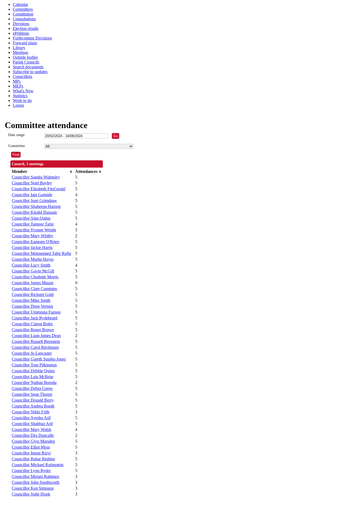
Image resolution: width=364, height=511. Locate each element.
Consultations (24, 19)
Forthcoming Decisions (32, 38)
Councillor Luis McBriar (32, 376)
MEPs (18, 86)
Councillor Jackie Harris (32, 247)
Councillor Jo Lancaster (32, 353)
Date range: (17, 135)
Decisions (21, 23)
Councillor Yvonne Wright (34, 230)
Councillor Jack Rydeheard (34, 318)
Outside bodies (25, 57)
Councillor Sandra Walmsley (36, 177)
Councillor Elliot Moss (31, 447)
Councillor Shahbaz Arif (32, 423)
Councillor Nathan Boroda (34, 382)
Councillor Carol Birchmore (35, 347)
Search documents (28, 67)
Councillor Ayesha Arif (31, 417)
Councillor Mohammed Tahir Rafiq (41, 253)
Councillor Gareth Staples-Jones (39, 359)
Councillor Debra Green (32, 388)
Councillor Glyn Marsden (33, 441)
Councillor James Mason (32, 282)
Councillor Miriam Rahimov (35, 476)
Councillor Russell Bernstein (36, 341)
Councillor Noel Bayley (32, 183)
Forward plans (25, 43)
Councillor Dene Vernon (32, 306)
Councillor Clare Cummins (34, 288)
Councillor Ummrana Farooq (36, 312)
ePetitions (21, 33)
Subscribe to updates (30, 71)
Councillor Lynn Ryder (31, 470)
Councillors (22, 76)
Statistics (20, 95)
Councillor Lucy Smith (31, 265)
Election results (25, 28)
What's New (23, 91)
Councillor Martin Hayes (33, 259)
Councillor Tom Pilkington (34, 365)
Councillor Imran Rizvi (31, 453)
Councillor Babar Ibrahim (33, 459)
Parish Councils (26, 62)
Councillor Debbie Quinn (33, 371)
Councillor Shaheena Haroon (36, 206)
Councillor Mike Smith (31, 300)
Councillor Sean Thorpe (32, 394)
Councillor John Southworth (35, 482)
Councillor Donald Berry (33, 400)
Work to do (22, 100)
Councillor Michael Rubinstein (37, 464)
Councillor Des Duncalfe (33, 435)
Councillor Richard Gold (33, 294)
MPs (17, 81)
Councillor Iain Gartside (32, 194)
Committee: (17, 146)
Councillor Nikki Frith (30, 412)
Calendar (20, 4)
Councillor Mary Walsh (31, 429)
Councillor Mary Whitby (32, 235)
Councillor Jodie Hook (31, 494)
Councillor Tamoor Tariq (33, 224)
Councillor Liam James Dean (36, 335)
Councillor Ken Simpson (33, 488)
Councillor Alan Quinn (31, 218)
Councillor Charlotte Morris (35, 277)
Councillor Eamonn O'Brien (35, 241)
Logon (18, 105)
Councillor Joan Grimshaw (34, 200)
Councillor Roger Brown (33, 329)
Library (19, 47)
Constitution (23, 14)
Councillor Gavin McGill (33, 271)
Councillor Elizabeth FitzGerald (38, 189)
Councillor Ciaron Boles (32, 324)
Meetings (20, 52)
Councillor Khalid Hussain (34, 212)
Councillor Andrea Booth (33, 406)
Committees (23, 9)
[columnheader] (42, 171)
